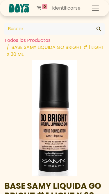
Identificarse (66, 8)
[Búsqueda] (99, 29)
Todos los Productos (27, 40)
